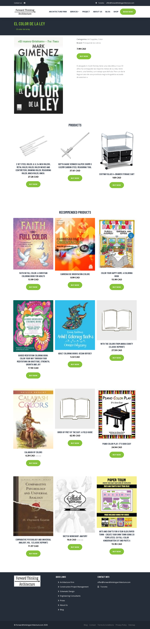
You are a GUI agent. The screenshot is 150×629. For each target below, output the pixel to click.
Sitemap (131, 625)
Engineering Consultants (70, 596)
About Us (97, 11)
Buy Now (84, 56)
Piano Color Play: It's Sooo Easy (116, 443)
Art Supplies (92, 39)
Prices (62, 600)
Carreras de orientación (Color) (75, 274)
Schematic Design (67, 591)
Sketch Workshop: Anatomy (75, 536)
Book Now (128, 12)
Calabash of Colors (33, 452)
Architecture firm (58, 11)
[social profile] (24, 3)
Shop (116, 11)
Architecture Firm (67, 582)
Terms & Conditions (106, 625)
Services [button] (74, 11)
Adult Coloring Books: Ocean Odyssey (75, 353)
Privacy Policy (121, 625)
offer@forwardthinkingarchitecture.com (120, 3)
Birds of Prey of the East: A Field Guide (75, 432)
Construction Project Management (74, 587)
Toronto (101, 3)
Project (86, 11)
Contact (92, 625)
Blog (107, 11)
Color (100, 39)
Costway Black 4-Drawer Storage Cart (116, 174)
